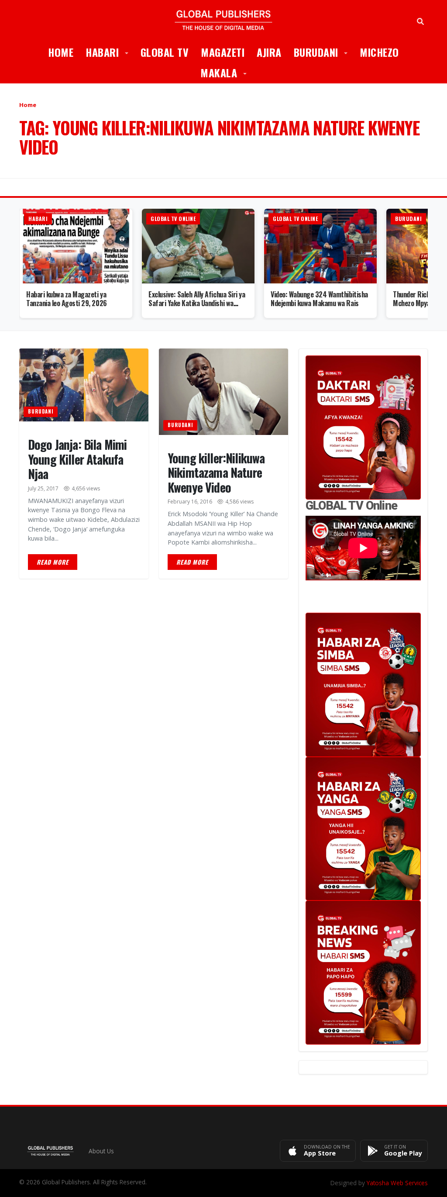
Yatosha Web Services (397, 1183)
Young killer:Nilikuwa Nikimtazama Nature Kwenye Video (216, 472)
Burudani (324, 52)
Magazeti (222, 52)
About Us (101, 1151)
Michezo (379, 52)
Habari (110, 52)
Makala (226, 72)
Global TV (165, 52)
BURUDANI (40, 411)
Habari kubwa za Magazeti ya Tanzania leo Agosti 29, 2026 (66, 299)
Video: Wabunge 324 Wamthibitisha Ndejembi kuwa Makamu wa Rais (319, 299)
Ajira (269, 52)
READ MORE (53, 562)
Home (60, 52)
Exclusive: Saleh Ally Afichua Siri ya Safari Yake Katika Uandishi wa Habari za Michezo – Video (196, 303)
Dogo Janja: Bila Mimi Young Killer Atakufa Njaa (77, 459)
